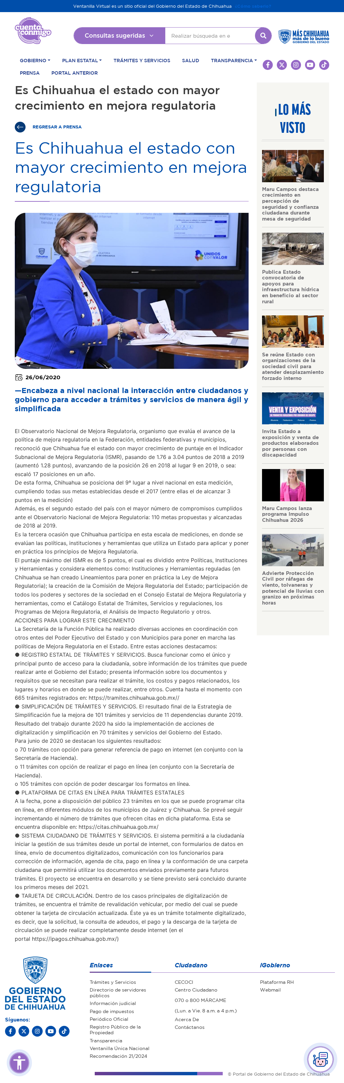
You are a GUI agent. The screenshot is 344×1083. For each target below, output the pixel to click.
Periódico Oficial (109, 1018)
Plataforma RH (277, 981)
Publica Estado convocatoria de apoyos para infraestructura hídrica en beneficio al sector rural (290, 286)
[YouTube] (50, 1031)
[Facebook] (10, 1031)
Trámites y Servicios (142, 60)
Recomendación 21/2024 (118, 1055)
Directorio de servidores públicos (118, 992)
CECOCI (184, 981)
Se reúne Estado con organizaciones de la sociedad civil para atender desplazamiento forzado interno (293, 366)
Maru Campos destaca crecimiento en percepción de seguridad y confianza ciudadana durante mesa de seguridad (290, 204)
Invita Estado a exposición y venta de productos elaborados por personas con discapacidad (290, 443)
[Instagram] (37, 1031)
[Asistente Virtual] (320, 1059)
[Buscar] (263, 35)
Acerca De (187, 1019)
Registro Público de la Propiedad (115, 1029)
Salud (190, 60)
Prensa (30, 72)
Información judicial (113, 1003)
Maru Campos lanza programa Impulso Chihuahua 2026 (287, 514)
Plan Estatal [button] (80, 60)
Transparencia (106, 1040)
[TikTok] (64, 1031)
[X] (23, 1031)
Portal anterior (74, 72)
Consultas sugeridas (115, 35)
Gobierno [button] (33, 60)
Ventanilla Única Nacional (119, 1048)
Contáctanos (190, 1026)
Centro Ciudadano (196, 989)
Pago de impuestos (112, 1011)
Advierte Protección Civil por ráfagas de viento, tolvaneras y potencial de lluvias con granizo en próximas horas (293, 588)
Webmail (270, 989)
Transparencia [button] (232, 60)
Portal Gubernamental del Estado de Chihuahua (33, 22)
